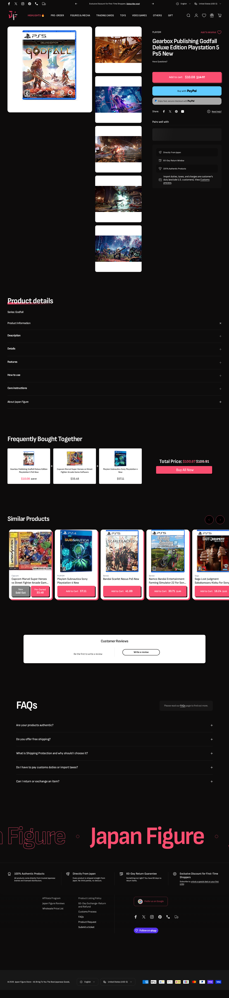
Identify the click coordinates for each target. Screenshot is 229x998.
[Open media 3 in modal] (118, 99)
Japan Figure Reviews (53, 903)
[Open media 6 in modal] (118, 248)
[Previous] (76, 3)
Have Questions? (159, 61)
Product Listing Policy (89, 898)
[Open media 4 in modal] (118, 149)
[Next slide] (220, 519)
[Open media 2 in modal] (118, 50)
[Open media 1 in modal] (49, 69)
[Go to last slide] (209, 519)
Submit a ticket (86, 927)
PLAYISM (156, 32)
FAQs (182, 705)
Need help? (217, 111)
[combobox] (183, 3)
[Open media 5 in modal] (118, 199)
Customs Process (87, 911)
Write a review (141, 652)
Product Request (87, 922)
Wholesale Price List (52, 908)
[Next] (152, 3)
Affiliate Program (51, 898)
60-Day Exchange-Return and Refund (92, 905)
